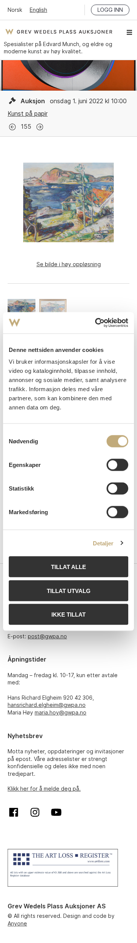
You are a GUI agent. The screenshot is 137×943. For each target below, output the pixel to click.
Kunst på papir (28, 113)
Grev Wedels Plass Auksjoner (59, 31)
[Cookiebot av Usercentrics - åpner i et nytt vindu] (96, 323)
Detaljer (103, 543)
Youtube (56, 812)
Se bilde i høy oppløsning (69, 264)
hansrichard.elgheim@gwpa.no (47, 705)
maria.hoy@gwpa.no (60, 712)
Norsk (15, 9)
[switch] (117, 465)
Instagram (35, 812)
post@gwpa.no (47, 636)
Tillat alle (68, 567)
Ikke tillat (68, 614)
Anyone (17, 923)
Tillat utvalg (69, 590)
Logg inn (110, 9)
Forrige (12, 127)
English (38, 9)
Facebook (14, 812)
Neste (40, 127)
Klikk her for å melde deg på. (44, 788)
